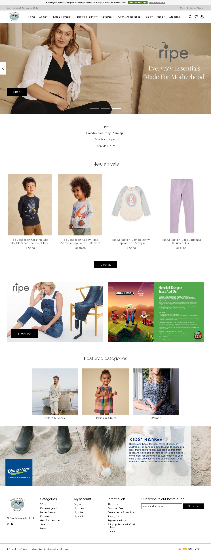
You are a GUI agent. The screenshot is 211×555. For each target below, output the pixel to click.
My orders (79, 508)
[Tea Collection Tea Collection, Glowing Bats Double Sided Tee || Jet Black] (30, 204)
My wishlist (79, 516)
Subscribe (193, 506)
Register (78, 504)
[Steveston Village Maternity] (14, 17)
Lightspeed (63, 549)
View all (106, 264)
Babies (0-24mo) (105, 418)
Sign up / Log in (196, 8)
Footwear (45, 516)
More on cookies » (157, 3)
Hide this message (137, 3)
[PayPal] (185, 549)
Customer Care (115, 508)
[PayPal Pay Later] (190, 549)
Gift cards (174, 16)
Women (156, 418)
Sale (42, 524)
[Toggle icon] (190, 17)
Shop (16, 91)
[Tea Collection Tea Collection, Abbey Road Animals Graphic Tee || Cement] (80, 204)
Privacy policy (115, 516)
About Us (113, 504)
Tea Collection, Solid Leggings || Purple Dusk (181, 241)
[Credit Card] (180, 549)
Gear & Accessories (50, 520)
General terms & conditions (122, 512)
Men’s (43, 528)
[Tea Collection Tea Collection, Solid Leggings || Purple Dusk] (181, 204)
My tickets (79, 512)
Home (31, 16)
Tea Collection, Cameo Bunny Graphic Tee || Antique (131, 241)
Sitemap (112, 531)
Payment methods (117, 520)
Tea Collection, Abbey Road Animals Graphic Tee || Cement (80, 241)
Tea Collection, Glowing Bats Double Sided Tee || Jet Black (30, 241)
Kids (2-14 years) (54, 418)
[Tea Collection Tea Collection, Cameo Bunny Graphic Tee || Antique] (131, 204)
